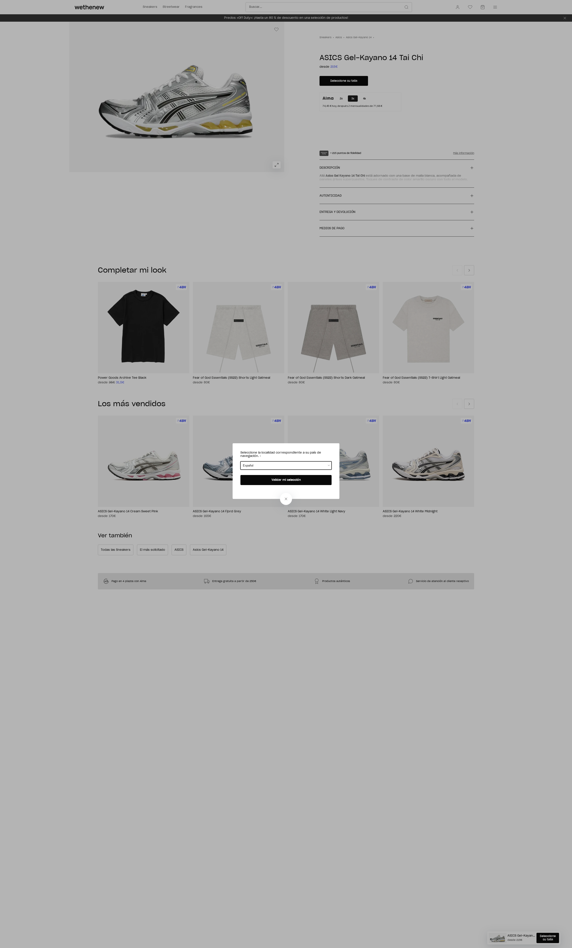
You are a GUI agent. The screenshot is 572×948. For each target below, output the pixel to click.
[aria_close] (286, 499)
